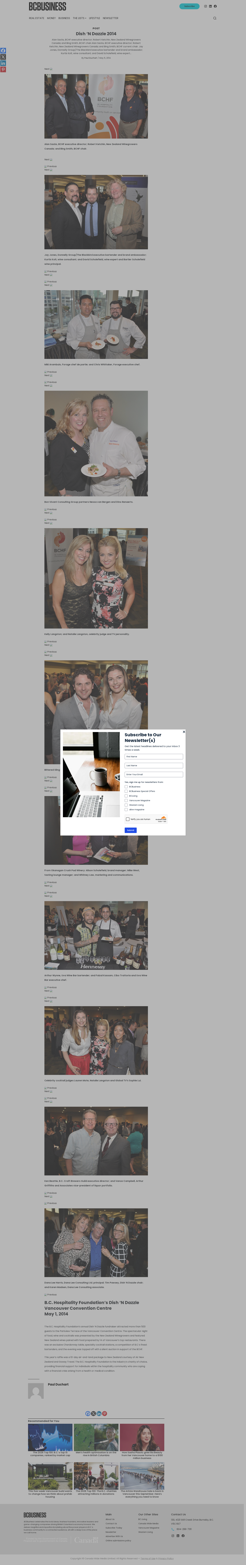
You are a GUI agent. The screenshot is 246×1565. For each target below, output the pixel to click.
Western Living (136, 805)
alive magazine (136, 809)
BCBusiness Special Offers (142, 791)
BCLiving (133, 795)
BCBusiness (134, 786)
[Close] (184, 732)
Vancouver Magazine (139, 800)
